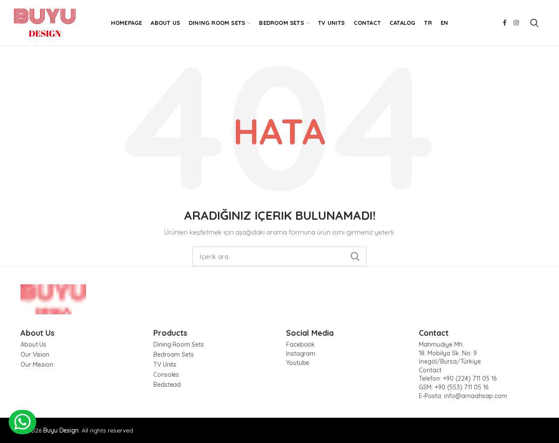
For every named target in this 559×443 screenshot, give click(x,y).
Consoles (166, 374)
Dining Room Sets (178, 344)
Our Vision (35, 354)
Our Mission (37, 364)
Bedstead (167, 384)
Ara (355, 256)
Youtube (297, 363)
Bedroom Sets (173, 354)
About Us (33, 344)
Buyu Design (61, 430)
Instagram (300, 353)
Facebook (300, 344)
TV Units (164, 364)
